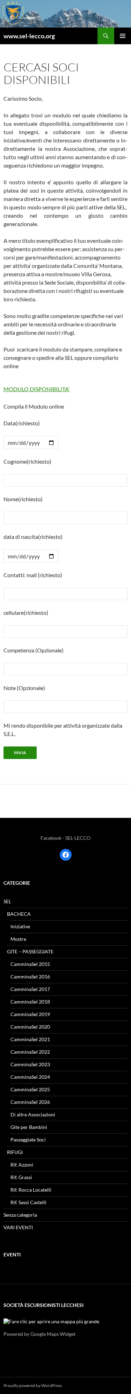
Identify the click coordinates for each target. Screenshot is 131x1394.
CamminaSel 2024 (30, 1077)
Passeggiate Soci (28, 1140)
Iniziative (20, 926)
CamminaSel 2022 (30, 1052)
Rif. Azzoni (21, 1165)
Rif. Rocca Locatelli (30, 1190)
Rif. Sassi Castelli (28, 1202)
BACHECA (19, 914)
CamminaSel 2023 (30, 1064)
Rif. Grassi (21, 1177)
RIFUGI (15, 1152)
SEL (7, 901)
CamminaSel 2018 (30, 1002)
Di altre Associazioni (32, 1114)
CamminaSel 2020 (30, 1027)
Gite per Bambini (28, 1127)
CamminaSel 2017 (30, 989)
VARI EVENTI (18, 1227)
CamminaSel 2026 (30, 1102)
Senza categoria (20, 1215)
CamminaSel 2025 (30, 1089)
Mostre (18, 939)
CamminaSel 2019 (30, 1014)
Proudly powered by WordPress (32, 1385)
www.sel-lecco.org (29, 36)
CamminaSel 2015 (30, 964)
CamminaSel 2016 (30, 976)
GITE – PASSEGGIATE (30, 951)
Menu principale (122, 36)
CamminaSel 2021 (30, 1039)
